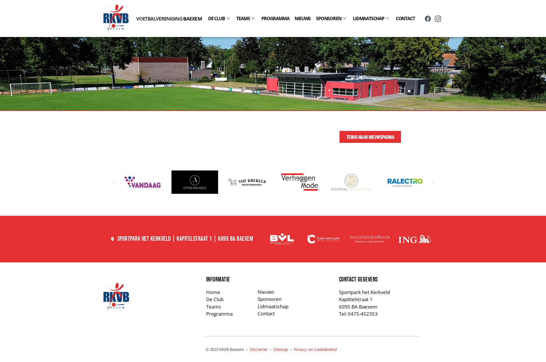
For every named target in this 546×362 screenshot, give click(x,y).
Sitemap (280, 349)
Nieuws (303, 18)
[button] (114, 182)
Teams (243, 18)
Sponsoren (328, 18)
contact (405, 18)
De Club (216, 18)
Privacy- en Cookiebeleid (315, 349)
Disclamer (259, 349)
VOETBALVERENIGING (169, 18)
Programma (275, 18)
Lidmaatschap (368, 18)
